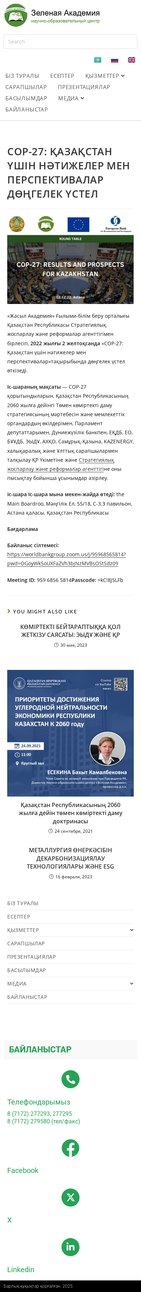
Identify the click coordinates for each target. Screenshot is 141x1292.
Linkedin (20, 1269)
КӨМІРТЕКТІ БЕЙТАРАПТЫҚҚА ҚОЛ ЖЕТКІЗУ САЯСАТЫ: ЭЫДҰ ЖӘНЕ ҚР (70, 631)
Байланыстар (26, 109)
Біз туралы (22, 75)
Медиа (69, 98)
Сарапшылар (26, 86)
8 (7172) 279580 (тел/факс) (43, 1121)
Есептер (62, 75)
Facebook (22, 1170)
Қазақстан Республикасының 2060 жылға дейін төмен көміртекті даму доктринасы (71, 813)
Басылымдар (26, 98)
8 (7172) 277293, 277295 (39, 1113)
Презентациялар (84, 86)
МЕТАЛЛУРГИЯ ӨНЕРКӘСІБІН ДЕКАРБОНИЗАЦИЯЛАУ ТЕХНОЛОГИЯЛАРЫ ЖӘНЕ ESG (70, 858)
